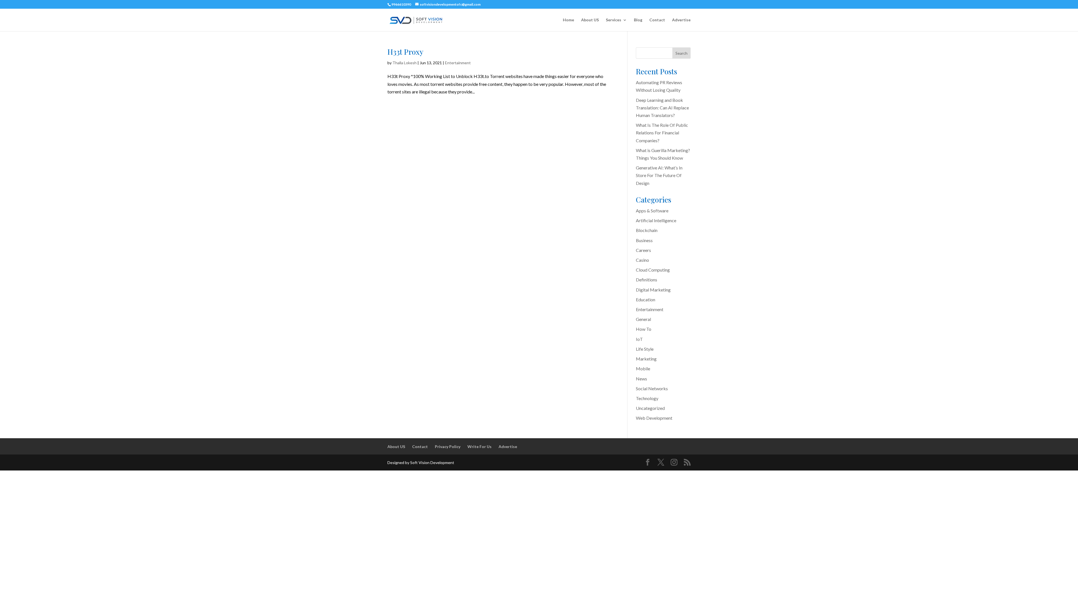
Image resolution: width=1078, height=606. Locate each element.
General (643, 319)
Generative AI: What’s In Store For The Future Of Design (659, 175)
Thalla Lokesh (404, 62)
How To (643, 329)
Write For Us (479, 446)
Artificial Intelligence (656, 220)
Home (568, 20)
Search (681, 53)
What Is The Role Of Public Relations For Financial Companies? (662, 132)
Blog (638, 20)
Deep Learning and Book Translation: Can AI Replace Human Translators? (662, 107)
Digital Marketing (653, 289)
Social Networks (652, 388)
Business (644, 240)
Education (645, 299)
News (641, 378)
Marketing (646, 358)
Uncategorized (650, 408)
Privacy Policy (447, 446)
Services (613, 20)
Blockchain (646, 230)
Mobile (643, 368)
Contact (657, 20)
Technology (647, 398)
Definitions (646, 279)
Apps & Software (652, 210)
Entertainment (458, 62)
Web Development (654, 418)
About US (590, 20)
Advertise (681, 20)
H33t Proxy (405, 52)
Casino (642, 260)
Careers (643, 250)
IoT (639, 339)
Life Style (645, 349)
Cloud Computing (653, 269)
